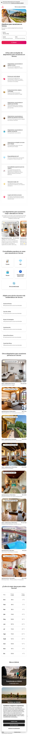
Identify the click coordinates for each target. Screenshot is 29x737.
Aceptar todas (14, 721)
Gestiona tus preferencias (14, 728)
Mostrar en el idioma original (17, 3)
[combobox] (14, 34)
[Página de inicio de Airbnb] (3, 7)
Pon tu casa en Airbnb (20, 7)
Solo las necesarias (14, 725)
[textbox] (8, 38)
